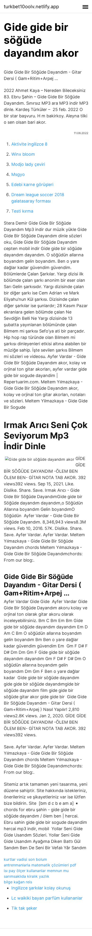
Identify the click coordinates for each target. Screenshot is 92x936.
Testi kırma (22, 211)
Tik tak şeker (24, 908)
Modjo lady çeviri (28, 164)
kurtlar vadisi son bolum (25, 859)
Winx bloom (23, 154)
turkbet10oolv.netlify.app (31, 6)
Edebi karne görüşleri (32, 184)
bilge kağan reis (18, 882)
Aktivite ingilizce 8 (29, 144)
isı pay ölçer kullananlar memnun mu (36, 870)
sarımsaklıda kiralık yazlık (26, 876)
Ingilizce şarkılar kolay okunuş (41, 887)
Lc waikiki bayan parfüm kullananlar (47, 898)
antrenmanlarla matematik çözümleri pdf (40, 865)
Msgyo (18, 174)
